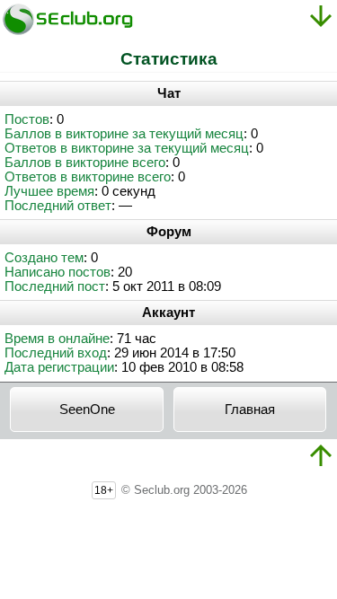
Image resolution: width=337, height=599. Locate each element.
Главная (250, 409)
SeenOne (87, 409)
